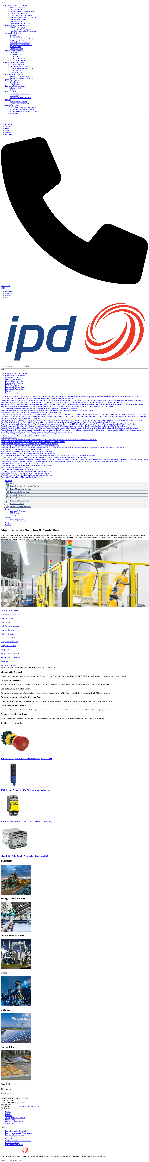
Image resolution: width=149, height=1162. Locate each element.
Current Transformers (51, 410)
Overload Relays (35, 436)
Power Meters (88, 410)
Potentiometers (57, 422)
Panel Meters (67, 424)
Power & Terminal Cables (46, 442)
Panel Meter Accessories (54, 424)
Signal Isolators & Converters (93, 424)
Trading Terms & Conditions (15, 1118)
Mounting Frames (15, 477)
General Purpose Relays (31, 428)
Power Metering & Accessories (20, 29)
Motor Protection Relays (21, 436)
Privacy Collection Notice (14, 1122)
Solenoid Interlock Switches (10, 657)
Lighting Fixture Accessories (19, 104)
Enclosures (13, 90)
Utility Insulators (118, 461)
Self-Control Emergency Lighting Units (23, 107)
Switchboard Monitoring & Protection (23, 17)
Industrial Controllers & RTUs (53, 426)
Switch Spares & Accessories (36, 406)
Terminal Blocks (73, 406)
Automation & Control (13, 33)
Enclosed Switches (52, 404)
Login (3, 288)
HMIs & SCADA (16, 37)
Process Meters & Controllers (20, 43)
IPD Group (9, 291)
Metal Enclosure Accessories (30, 459)
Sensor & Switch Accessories (29, 432)
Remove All (19, 1098)
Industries (13, 483)
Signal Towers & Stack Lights (93, 422)
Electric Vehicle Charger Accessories (42, 453)
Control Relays (17, 428)
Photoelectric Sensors (127, 430)
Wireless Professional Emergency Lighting (24, 111)
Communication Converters (19, 66)
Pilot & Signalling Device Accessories (18, 422)
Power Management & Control (16, 25)
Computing (13, 35)
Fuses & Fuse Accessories (18, 13)
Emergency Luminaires (36, 471)
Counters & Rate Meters (29, 424)
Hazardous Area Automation (19, 76)
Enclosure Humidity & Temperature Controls (37, 457)
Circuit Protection (16, 9)
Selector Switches (77, 422)
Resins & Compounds (93, 461)
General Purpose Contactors (18, 434)
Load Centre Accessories (90, 400)
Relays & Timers (15, 47)
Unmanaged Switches (88, 448)
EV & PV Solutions (12, 80)
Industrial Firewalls (30, 446)
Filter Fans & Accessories (77, 457)
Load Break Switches (94, 404)
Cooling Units (17, 457)
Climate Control (15, 88)
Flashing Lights (102, 420)
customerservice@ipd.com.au (29, 1106)
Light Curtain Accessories (30, 416)
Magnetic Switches (45, 416)
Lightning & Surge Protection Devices (54, 412)
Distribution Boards (66, 400)
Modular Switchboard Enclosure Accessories (78, 459)
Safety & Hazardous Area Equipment (18, 1141)
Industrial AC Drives (43, 440)
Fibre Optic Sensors (63, 430)
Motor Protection (15, 54)
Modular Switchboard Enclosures (51, 459)
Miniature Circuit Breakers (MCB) (105, 397)
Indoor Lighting (23, 467)
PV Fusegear (52, 455)
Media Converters (26, 444)
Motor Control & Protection (14, 51)
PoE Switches (54, 448)
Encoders (53, 430)
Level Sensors (84, 430)
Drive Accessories (91, 440)
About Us (8, 293)
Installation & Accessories (14, 92)
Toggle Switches (109, 422)
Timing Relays (113, 428)
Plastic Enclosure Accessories (116, 459)
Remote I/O (108, 426)
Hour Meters (42, 424)
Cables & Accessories (17, 64)
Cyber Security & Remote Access (21, 68)
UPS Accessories (72, 408)
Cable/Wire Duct (54, 461)
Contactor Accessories (47, 434)
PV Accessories (89, 455)
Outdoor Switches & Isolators (112, 404)
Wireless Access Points (116, 448)
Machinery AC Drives (77, 440)
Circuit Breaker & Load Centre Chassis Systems (42, 400)
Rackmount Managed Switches (70, 448)
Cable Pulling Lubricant (18, 463)
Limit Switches (94, 430)
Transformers (81, 402)
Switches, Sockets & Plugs (19, 19)
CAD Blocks (14, 513)
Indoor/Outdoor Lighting (18, 102)
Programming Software (96, 426)
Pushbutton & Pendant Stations (137, 459)
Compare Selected (7, 1098)
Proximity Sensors (12, 432)
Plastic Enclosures (100, 459)
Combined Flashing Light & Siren (57, 420)
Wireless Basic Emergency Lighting (22, 109)
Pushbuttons (66, 422)
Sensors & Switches (16, 49)
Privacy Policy (10, 1120)
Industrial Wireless (16, 72)
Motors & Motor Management (20, 507)
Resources (8, 509)
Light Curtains (16, 416)
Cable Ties (44, 461)
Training (8, 517)
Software (13, 515)
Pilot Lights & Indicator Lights (41, 422)
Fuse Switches (64, 404)
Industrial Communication (18, 521)
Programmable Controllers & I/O (21, 45)
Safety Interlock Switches (90, 416)
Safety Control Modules (73, 416)
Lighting (8, 100)
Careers (7, 295)
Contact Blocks (74, 420)
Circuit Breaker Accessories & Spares (80, 397)
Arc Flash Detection (119, 402)
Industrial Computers (16, 414)
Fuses (119, 400)
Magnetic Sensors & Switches (110, 430)
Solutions (8, 481)
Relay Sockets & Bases (126, 428)
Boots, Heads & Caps (37, 420)
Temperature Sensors (66, 432)
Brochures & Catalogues (18, 511)
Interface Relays (45, 428)
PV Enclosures (42, 455)
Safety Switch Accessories (131, 416)
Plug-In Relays (93, 428)
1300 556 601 (14, 1106)
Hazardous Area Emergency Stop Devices (38, 451)
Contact (8, 525)
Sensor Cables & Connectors (49, 432)
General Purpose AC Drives (26, 440)
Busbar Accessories (29, 397)
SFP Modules (60, 442)
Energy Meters (63, 410)
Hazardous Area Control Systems (21, 78)
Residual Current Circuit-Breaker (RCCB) (58, 398)
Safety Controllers (118, 426)
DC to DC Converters (30, 402)
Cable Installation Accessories (20, 94)
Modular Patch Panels (29, 442)
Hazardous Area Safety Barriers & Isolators (35, 449)
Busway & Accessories (18, 7)
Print (26, 1098)
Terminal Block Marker (87, 406)
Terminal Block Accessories (104, 406)
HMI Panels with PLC (51, 414)
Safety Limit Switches (106, 416)
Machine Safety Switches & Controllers (23, 39)
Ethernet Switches (16, 70)
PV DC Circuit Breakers (29, 455)
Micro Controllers (82, 426)
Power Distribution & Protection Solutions (24, 486)
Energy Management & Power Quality (18, 1133)
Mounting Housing (27, 477)
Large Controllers (70, 426)
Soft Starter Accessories (18, 58)
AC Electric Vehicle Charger (20, 453)
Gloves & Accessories (44, 465)
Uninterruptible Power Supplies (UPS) (33, 408)
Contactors (13, 53)
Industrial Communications (14, 62)
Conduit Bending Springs (35, 463)
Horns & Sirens (113, 420)
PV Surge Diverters (77, 455)
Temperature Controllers (111, 424)
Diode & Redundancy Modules (49, 402)
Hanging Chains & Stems (29, 469)
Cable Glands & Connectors (31, 461)
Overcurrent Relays (81, 428)
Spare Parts (38, 477)
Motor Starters (60, 434)
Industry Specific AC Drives (59, 440)
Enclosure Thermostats (60, 457)
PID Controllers (77, 424)
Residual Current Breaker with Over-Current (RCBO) (25, 398)
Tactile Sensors (19, 418)
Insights (8, 523)
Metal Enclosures (14, 459)
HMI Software (64, 414)
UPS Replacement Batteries (56, 408)
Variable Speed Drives (17, 60)
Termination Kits (107, 461)
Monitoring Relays (68, 428)
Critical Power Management (19, 27)
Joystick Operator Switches (127, 420)
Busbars (19, 397)
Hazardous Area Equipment (14, 74)
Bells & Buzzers (24, 420)
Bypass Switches (25, 404)
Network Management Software (48, 446)
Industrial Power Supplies (68, 402)
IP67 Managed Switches (41, 448)
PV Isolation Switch (63, 455)
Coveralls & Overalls (29, 465)
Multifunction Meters (76, 410)
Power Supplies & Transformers (21, 15)
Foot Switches (75, 430)
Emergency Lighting (12, 106)
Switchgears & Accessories (19, 21)
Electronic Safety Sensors (117, 414)
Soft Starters (14, 56)
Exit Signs (47, 471)
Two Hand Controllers (31, 418)
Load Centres (77, 400)
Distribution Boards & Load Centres (22, 11)
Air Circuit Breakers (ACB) (57, 397)
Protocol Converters (39, 444)
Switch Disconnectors (129, 404)
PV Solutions (14, 84)
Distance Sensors (44, 430)
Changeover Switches (38, 404)
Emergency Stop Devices (134, 414)
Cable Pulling (14, 96)
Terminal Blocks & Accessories (20, 23)
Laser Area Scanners (8, 618)
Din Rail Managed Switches (23, 448)
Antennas (19, 442)
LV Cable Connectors (78, 461)
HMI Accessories (75, 414)
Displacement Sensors (30, 430)
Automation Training (17, 519)
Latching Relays (56, 428)
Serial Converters (52, 444)
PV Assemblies (15, 455)
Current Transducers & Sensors (33, 410)
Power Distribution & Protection (16, 5)
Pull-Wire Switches (58, 416)
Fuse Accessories (136, 400)
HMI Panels (39, 414)
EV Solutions (14, 82)
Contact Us (9, 1123)
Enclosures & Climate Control (15, 86)
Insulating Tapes (65, 461)
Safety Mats (118, 416)
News (7, 297)
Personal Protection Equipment (20, 98)
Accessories (14, 113)
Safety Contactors (34, 434)
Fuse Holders (125, 400)
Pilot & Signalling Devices (19, 41)
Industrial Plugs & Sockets (78, 404)
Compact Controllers (36, 426)
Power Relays (103, 428)
